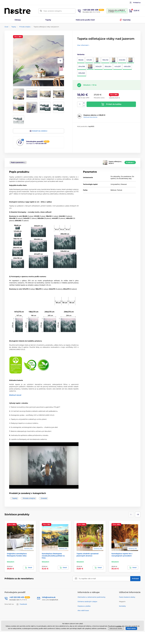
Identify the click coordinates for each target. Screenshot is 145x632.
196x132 (105, 60)
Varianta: (81, 54)
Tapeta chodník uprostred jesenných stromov (87, 555)
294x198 (81, 66)
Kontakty (122, 606)
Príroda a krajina (24, 27)
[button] (60, 60)
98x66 (80, 60)
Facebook (23, 604)
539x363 (81, 73)
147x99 (89, 60)
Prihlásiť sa (136, 2)
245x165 (122, 60)
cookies (118, 626)
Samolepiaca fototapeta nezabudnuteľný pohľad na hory (53, 556)
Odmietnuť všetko (115, 628)
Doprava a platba (84, 606)
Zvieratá (44, 498)
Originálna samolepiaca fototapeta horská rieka (17, 555)
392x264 (108, 66)
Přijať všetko (131, 628)
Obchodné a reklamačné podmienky (91, 597)
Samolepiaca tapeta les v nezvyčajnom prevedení (121, 555)
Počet (80, 104)
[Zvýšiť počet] (84, 103)
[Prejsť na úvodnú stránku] (18, 11)
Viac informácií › (83, 45)
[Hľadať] (41, 10)
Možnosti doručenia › (90, 117)
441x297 (117, 66)
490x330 (127, 66)
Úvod (6, 27)
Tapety (13, 27)
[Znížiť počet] (84, 105)
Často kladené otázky (127, 597)
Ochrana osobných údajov (87, 601)
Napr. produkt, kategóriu (53, 11)
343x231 (98, 66)
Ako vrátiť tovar (83, 610)
